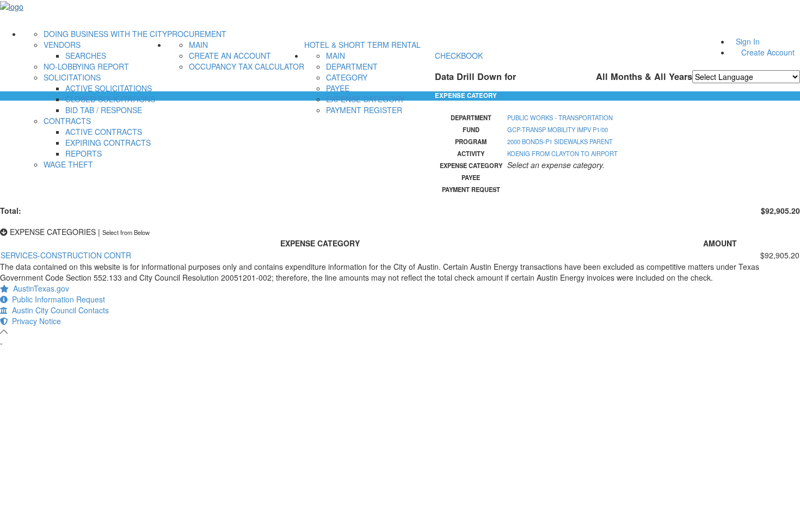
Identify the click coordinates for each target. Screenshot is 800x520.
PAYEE (337, 88)
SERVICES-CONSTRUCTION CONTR (66, 255)
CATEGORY (346, 77)
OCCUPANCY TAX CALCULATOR (246, 66)
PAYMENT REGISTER (364, 109)
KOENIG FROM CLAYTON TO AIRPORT (562, 153)
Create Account (768, 52)
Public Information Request (56, 299)
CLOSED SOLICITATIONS (110, 99)
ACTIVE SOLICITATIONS (108, 88)
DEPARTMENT (352, 66)
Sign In (748, 41)
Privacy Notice (34, 320)
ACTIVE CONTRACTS (103, 131)
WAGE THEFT (68, 164)
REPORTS (83, 153)
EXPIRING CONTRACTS (108, 142)
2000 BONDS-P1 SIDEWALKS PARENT (560, 141)
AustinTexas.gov (39, 288)
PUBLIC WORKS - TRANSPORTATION (560, 117)
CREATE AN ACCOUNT (230, 55)
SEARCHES (85, 55)
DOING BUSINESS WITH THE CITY (105, 33)
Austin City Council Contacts (58, 310)
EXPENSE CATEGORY (365, 99)
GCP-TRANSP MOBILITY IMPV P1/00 (557, 129)
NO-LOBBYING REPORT (86, 66)
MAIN (198, 44)
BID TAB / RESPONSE (103, 109)
